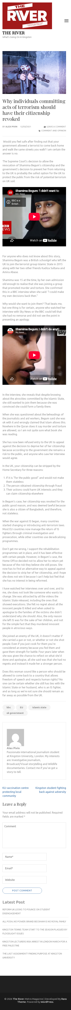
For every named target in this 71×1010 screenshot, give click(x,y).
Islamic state (39, 707)
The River (13, 32)
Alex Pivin (11, 126)
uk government (15, 713)
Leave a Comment (56, 126)
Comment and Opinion (53, 130)
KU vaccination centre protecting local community (15, 791)
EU (21, 707)
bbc (9, 707)
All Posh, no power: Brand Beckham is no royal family (34, 921)
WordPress (47, 1001)
